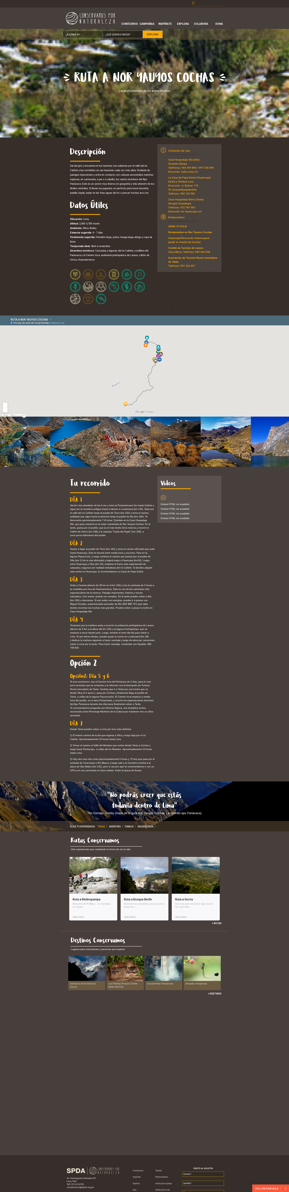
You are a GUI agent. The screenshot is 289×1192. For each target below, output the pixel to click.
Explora (183, 23)
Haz (134, 1190)
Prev (2, 441)
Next (286, 441)
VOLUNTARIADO (267, 1188)
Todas (101, 826)
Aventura (115, 826)
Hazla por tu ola (162, 1190)
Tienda (158, 1170)
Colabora (201, 23)
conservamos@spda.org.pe (80, 1187)
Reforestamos (161, 1177)
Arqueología (145, 826)
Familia (129, 826)
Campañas (146, 23)
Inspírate (165, 23)
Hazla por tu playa (163, 1183)
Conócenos (129, 23)
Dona (219, 23)
